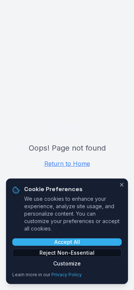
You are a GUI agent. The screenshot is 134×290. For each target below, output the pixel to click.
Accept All (67, 242)
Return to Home (67, 163)
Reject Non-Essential (67, 252)
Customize (67, 263)
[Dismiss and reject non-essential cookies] (122, 185)
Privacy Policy (66, 274)
